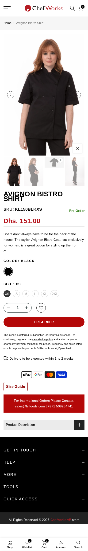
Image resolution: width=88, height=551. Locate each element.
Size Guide (15, 387)
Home (7, 23)
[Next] (77, 94)
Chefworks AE (60, 520)
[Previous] (10, 94)
